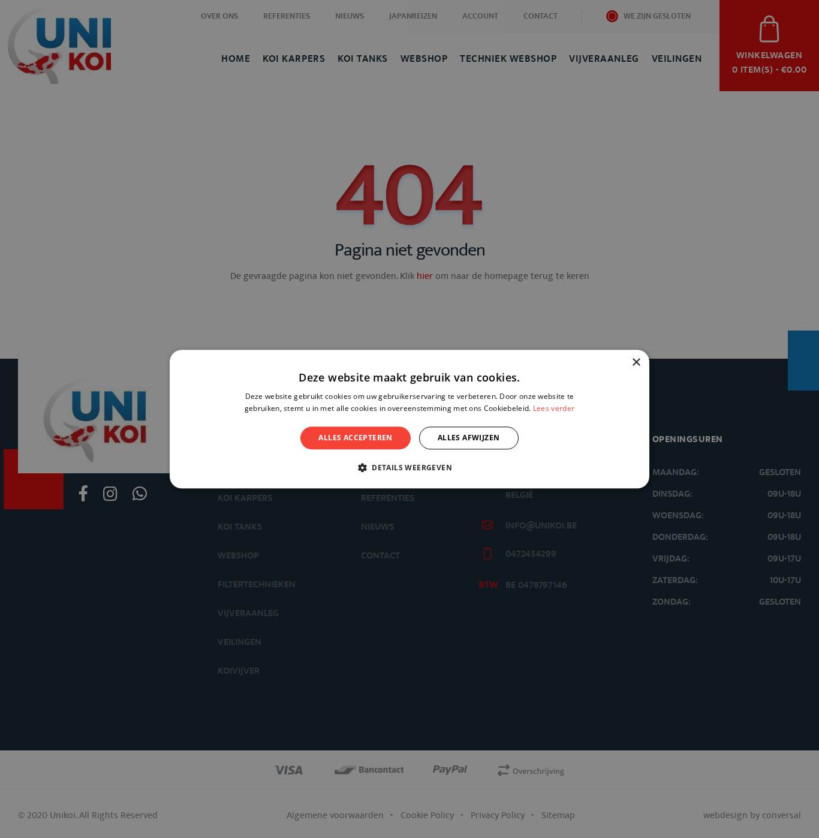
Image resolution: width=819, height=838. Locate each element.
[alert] (409, 419)
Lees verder (553, 408)
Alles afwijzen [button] (469, 437)
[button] (409, 467)
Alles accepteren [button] (355, 437)
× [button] (635, 362)
